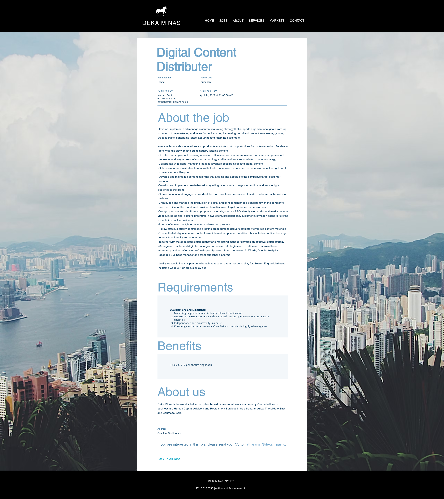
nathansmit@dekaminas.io (173, 101)
